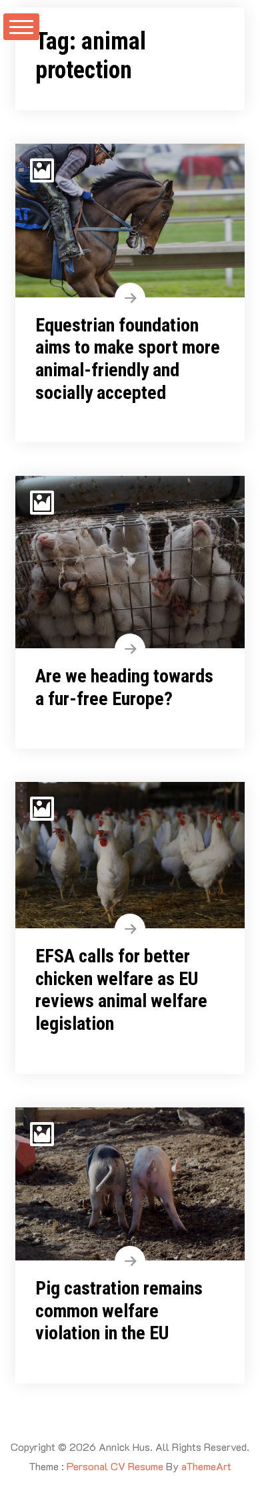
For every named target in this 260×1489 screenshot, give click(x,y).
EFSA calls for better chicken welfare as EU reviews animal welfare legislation (121, 990)
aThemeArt (206, 1466)
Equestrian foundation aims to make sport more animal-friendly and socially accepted (127, 359)
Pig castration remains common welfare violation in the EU (119, 1310)
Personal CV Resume (115, 1466)
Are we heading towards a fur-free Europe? (124, 687)
